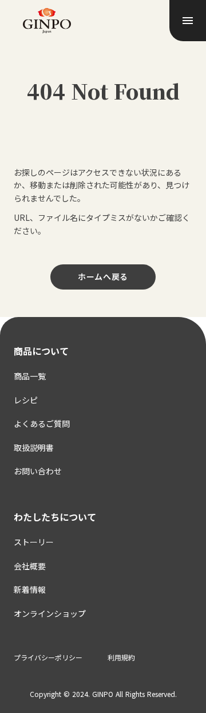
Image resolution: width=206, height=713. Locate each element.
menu (188, 20)
